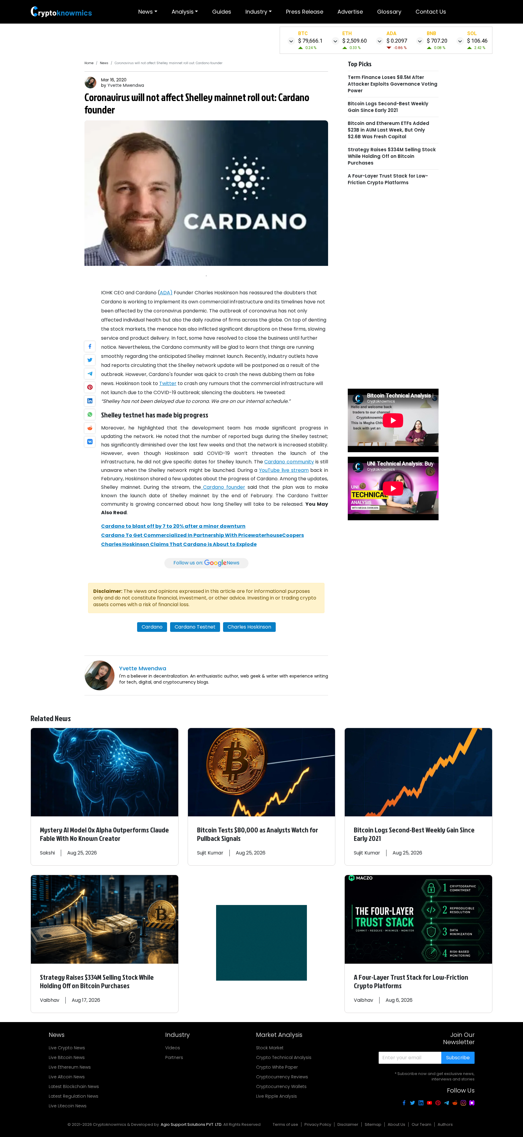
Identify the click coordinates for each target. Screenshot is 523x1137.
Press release (304, 11)
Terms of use (285, 1124)
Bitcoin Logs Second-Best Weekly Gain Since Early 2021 (388, 106)
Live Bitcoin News (67, 1057)
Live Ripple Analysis (276, 1096)
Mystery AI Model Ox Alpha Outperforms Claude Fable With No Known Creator (104, 834)
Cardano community (289, 461)
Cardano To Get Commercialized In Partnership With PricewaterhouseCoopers (202, 535)
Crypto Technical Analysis (283, 1057)
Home (89, 63)
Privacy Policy (317, 1124)
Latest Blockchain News (74, 1086)
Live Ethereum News (70, 1067)
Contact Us (431, 11)
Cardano (152, 626)
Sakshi (47, 852)
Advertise (350, 11)
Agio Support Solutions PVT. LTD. (191, 1124)
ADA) (166, 292)
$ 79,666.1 (310, 41)
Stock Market (270, 1048)
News (145, 11)
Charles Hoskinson (249, 626)
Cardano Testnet (195, 626)
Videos (172, 1048)
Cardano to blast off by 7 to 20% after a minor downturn (173, 526)
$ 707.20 (437, 41)
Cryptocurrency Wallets (281, 1086)
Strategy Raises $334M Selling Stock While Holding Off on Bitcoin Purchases (392, 156)
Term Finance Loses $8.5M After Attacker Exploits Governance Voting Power (392, 84)
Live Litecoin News (68, 1106)
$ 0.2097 (396, 41)
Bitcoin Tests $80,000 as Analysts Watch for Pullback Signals (257, 834)
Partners (174, 1057)
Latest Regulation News (73, 1096)
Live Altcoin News (67, 1077)
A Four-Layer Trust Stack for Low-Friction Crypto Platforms (388, 179)
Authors (445, 1124)
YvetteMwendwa (125, 85)
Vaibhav (49, 1000)
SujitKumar (210, 852)
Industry (256, 11)
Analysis (183, 11)
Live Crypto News (67, 1048)
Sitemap (373, 1124)
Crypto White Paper (277, 1067)
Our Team (421, 1124)
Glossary (389, 11)
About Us (396, 1124)
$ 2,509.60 (354, 41)
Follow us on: (206, 563)
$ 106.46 (477, 41)
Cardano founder (223, 487)
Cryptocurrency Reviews (282, 1077)
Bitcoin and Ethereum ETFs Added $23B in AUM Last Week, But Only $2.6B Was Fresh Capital (388, 130)
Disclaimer (347, 1124)
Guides (221, 11)
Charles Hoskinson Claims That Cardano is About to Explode (179, 544)
